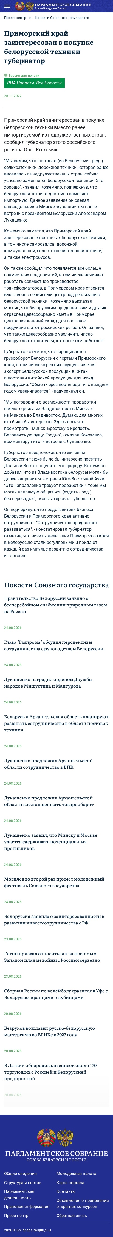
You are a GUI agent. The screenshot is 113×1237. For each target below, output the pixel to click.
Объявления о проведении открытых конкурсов (82, 1203)
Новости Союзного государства (62, 18)
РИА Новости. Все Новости (34, 83)
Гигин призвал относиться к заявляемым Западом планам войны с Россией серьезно (52, 956)
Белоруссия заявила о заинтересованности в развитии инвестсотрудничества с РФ (54, 919)
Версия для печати (24, 76)
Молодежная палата (76, 1173)
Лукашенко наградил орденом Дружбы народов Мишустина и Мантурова (48, 682)
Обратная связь (71, 1215)
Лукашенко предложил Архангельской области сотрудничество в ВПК (48, 763)
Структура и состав (22, 1182)
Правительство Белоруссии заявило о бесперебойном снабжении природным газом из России (55, 604)
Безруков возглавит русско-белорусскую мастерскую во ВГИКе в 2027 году (49, 1031)
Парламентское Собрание (56, 1155)
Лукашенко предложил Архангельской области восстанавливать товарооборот (49, 800)
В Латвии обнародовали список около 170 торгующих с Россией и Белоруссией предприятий (50, 1072)
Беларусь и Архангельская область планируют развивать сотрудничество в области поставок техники (56, 723)
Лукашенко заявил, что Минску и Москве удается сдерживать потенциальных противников (50, 841)
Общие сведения (20, 1173)
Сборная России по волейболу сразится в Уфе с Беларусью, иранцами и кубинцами (56, 993)
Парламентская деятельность (19, 1194)
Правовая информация (26, 1206)
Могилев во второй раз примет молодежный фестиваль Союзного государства (54, 882)
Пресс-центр (15, 18)
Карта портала (70, 1182)
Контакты (66, 1191)
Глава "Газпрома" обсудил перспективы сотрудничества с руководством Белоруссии (53, 645)
